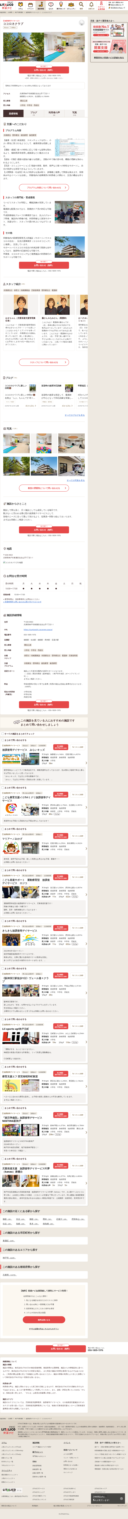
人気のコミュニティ (8, 1478)
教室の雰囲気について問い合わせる (44, 488)
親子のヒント (37, 1452)
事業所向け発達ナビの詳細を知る (109, 57)
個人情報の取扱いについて (63, 1506)
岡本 (47, 1219)
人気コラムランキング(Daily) (11, 1454)
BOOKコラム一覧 (7, 1462)
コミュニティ (7, 1470)
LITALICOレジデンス (39, 1499)
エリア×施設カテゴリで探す (41, 1447)
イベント (67, 1442)
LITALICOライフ (100, 1492)
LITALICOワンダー (70, 1492)
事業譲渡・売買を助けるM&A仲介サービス (109, 1469)
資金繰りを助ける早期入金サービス (107, 1465)
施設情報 (36, 1442)
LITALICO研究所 (69, 1499)
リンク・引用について (71, 1458)
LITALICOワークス (38, 1488)
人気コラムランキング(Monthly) (12, 1450)
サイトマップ (68, 1472)
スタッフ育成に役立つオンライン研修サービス (110, 1454)
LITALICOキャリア (101, 1488)
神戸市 (8, 1258)
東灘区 (8, 1240)
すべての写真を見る (76, 480)
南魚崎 (48, 1223)
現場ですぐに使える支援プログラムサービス (110, 1458)
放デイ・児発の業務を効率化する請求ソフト (110, 1447)
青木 (33, 1223)
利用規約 (35, 1506)
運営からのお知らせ (70, 1469)
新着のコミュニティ (8, 1482)
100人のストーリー (8, 1465)
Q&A (34, 1461)
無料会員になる (44, 1320)
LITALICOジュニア (38, 1492)
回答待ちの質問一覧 (39, 1477)
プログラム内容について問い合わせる (44, 187)
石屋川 (61, 1219)
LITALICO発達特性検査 (71, 1496)
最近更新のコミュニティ (10, 1475)
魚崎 (20, 1223)
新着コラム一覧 (7, 1458)
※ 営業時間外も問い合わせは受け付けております (22, 602)
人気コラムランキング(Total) (11, 1447)
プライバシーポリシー (94, 1506)
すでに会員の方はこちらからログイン (44, 1329)
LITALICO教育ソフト (39, 1496)
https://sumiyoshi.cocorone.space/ (38, 629)
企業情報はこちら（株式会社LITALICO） (15, 1496)
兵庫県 (9, 1275)
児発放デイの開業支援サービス (105, 1462)
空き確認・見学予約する (61, 747)
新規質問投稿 (37, 1466)
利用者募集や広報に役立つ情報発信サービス (110, 1450)
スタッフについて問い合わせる (44, 362)
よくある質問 (68, 1454)
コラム (4, 1442)
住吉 (20, 1219)
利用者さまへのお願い (71, 1465)
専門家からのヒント (39, 1456)
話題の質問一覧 (37, 1473)
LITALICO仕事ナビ (70, 1488)
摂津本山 (78, 1219)
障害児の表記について (9, 1506)
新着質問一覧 (37, 1469)
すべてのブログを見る (75, 415)
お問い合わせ (68, 1461)
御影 (7, 1219)
